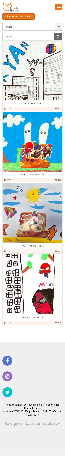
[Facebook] (7, 360)
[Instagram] (7, 376)
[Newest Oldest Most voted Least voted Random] (32, 27)
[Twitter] (7, 392)
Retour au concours (18, 16)
